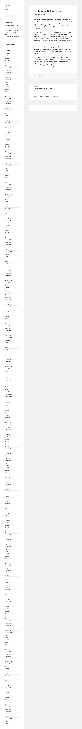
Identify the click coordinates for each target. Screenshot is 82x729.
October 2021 (8, 192)
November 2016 (8, 333)
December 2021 (8, 187)
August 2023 (7, 139)
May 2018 (7, 290)
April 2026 (7, 63)
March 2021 (7, 208)
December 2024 (8, 101)
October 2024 (8, 106)
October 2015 (8, 364)
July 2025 (7, 84)
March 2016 (7, 352)
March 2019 (7, 266)
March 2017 (7, 323)
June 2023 (7, 144)
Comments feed (8, 394)
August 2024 (7, 110)
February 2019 (8, 268)
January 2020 (8, 242)
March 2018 (7, 294)
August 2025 (7, 82)
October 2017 (8, 306)
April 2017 (7, 321)
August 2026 (7, 53)
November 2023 (8, 132)
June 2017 (7, 316)
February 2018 (8, 297)
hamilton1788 (48, 75)
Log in (6, 389)
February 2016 (8, 354)
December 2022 (8, 158)
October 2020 (8, 220)
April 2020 (7, 235)
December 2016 (8, 330)
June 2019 (7, 259)
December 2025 (8, 72)
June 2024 (7, 115)
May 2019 (7, 261)
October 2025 (8, 77)
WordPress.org (8, 396)
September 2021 (8, 194)
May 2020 (7, 232)
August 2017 (7, 311)
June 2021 (7, 201)
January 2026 (8, 70)
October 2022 (8, 163)
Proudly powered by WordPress (41, 108)
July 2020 (7, 228)
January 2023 (8, 156)
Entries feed (7, 391)
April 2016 (7, 349)
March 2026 (7, 65)
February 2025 (8, 96)
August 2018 (7, 282)
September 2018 (8, 280)
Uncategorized (8, 380)
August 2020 (7, 225)
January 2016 (8, 357)
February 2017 (8, 325)
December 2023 (8, 130)
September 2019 (8, 251)
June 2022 (7, 173)
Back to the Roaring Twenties (11, 25)
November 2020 (8, 218)
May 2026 (7, 60)
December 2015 (8, 359)
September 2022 (8, 165)
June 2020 (7, 230)
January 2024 (8, 127)
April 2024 (7, 120)
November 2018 (8, 275)
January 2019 (8, 271)
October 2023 (8, 134)
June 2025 (7, 87)
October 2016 (8, 335)
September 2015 (8, 366)
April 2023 (7, 149)
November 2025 (8, 75)
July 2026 (7, 55)
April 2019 (7, 263)
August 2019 (7, 254)
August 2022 (7, 168)
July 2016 (7, 342)
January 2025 (8, 98)
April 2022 (7, 177)
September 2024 (8, 108)
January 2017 (8, 328)
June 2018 (7, 287)
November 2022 (8, 161)
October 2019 (8, 249)
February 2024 (8, 125)
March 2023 (7, 151)
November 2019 (8, 247)
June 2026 (7, 58)
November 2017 (8, 304)
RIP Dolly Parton (8, 28)
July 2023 (7, 141)
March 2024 (7, 122)
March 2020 (7, 237)
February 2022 (8, 182)
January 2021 (8, 213)
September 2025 (8, 79)
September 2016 (8, 337)
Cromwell (8, 6)
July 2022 (7, 170)
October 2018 (8, 278)
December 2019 (8, 244)
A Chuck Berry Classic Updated (12, 30)
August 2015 (7, 368)
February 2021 (8, 211)
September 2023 (8, 137)
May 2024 (7, 118)
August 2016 (7, 340)
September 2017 (8, 309)
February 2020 (8, 239)
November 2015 (8, 361)
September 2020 (8, 223)
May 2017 (7, 318)
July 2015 (7, 371)
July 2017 (7, 314)
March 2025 (7, 94)
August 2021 (7, 196)
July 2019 (7, 256)
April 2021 (7, 206)
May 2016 (7, 347)
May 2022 (7, 175)
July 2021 (7, 199)
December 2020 (8, 216)
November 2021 (8, 189)
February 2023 (8, 153)
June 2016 (7, 345)
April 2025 (7, 91)
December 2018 (8, 273)
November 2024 (8, 103)
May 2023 (7, 146)
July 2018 (7, 285)
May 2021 (7, 204)
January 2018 (8, 299)
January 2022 (8, 184)
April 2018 (7, 292)
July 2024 (7, 113)
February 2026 (8, 67)
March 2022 (7, 180)
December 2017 (8, 302)
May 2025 (7, 89)
